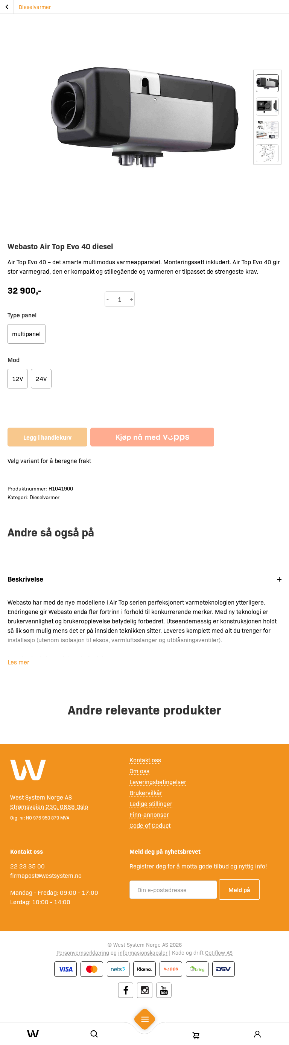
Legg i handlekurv (47, 437)
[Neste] (267, 172)
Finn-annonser (149, 814)
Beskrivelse (25, 578)
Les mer (18, 662)
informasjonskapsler (142, 952)
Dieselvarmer (35, 6)
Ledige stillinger (150, 803)
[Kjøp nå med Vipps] (152, 437)
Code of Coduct (149, 825)
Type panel (22, 315)
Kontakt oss (145, 760)
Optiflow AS (219, 952)
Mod (14, 359)
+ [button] (132, 299)
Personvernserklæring (82, 952)
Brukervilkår (145, 793)
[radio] (26, 333)
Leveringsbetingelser (157, 782)
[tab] (144, 579)
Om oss (139, 771)
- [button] (107, 299)
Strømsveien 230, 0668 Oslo (49, 806)
